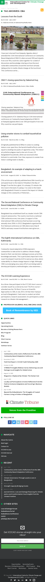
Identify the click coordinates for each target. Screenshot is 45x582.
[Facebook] (10, 422)
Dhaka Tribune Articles (29, 175)
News (30, 22)
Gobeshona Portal (8, 511)
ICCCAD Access (6, 450)
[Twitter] (14, 422)
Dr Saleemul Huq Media (21, 22)
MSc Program (6, 333)
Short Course (28, 279)
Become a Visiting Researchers (11, 329)
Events (23, 86)
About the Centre (7, 440)
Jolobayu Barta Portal (9, 519)
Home (3, 8)
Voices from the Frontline (22, 410)
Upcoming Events (7, 326)
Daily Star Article (8, 22)
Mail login (4, 443)
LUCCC (3, 516)
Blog (22, 140)
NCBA (22, 208)
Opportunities (6, 323)
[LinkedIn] (18, 422)
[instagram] (35, 422)
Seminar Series (6, 346)
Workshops (5, 342)
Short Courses (6, 339)
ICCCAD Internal (6, 453)
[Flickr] (22, 422)
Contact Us (5, 446)
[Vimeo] (31, 422)
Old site (3, 456)
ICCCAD (5, 20)
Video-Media (30, 86)
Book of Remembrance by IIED (22, 310)
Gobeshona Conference (10, 514)
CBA (4, 86)
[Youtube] (27, 422)
